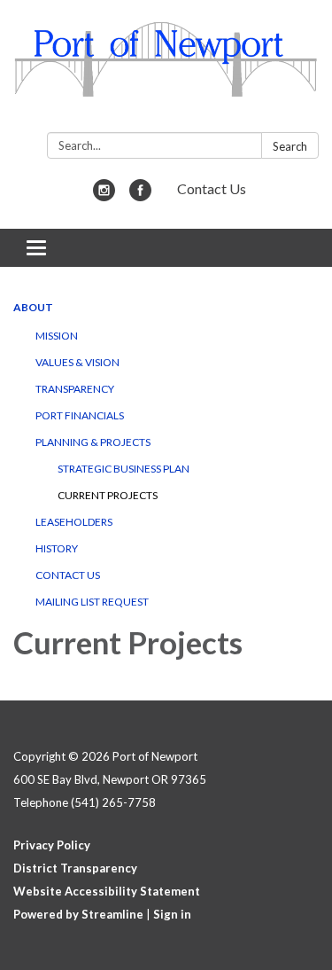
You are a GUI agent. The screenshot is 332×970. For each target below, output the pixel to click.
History (56, 548)
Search (290, 146)
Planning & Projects (93, 442)
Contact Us (211, 188)
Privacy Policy (51, 845)
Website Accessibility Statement (106, 891)
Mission (56, 335)
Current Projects (108, 495)
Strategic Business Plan (123, 468)
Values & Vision (77, 362)
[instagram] (104, 195)
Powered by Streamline (78, 914)
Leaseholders (73, 521)
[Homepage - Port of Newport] (166, 69)
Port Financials (79, 415)
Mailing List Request (92, 601)
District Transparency (75, 868)
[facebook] (140, 195)
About (33, 307)
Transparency (74, 388)
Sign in (172, 914)
